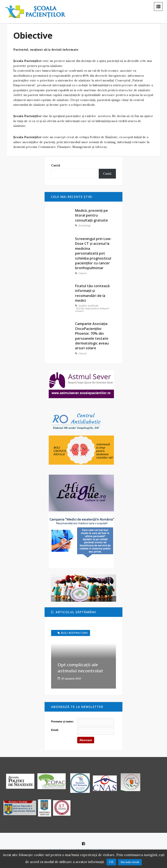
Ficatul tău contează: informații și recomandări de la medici (92, 293)
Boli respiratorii (74, 633)
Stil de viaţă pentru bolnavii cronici (92, 310)
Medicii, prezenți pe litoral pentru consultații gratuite (91, 215)
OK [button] (111, 862)
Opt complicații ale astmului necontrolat (80, 668)
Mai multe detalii (130, 862)
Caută (55, 165)
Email (54, 730)
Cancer (82, 273)
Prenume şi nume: (62, 721)
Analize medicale (88, 305)
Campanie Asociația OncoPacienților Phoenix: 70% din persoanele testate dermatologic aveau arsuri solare (92, 335)
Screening (84, 225)
